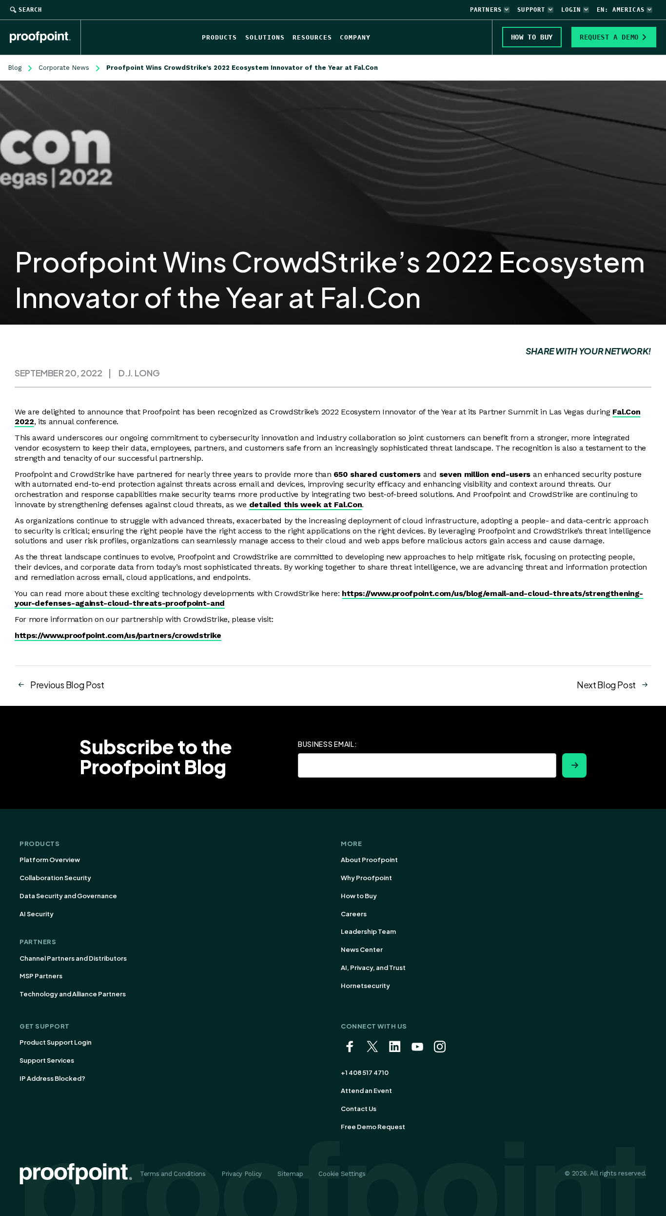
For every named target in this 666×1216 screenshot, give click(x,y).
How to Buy (359, 896)
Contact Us (358, 1109)
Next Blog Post (606, 684)
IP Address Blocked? (52, 1078)
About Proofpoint (369, 860)
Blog (14, 67)
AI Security (37, 914)
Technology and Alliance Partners (73, 994)
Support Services (47, 1060)
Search (30, 9)
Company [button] (355, 37)
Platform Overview (50, 860)
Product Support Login (56, 1042)
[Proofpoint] (45, 37)
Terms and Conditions (173, 1173)
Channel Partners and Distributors (73, 958)
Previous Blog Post (67, 684)
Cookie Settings (341, 1173)
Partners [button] (486, 9)
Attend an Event (366, 1090)
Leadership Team (368, 931)
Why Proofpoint (366, 878)
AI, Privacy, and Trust (373, 967)
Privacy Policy (241, 1173)
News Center (362, 949)
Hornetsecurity (365, 985)
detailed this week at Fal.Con (305, 504)
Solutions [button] (265, 37)
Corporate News (64, 67)
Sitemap (290, 1173)
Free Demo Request (373, 1127)
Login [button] (571, 9)
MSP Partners (41, 976)
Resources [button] (312, 37)
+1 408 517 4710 (365, 1072)
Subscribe (574, 765)
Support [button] (531, 9)
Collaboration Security (55, 878)
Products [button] (219, 37)
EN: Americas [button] (621, 9)
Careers (354, 914)
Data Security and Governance (68, 896)
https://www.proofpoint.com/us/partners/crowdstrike (118, 635)
